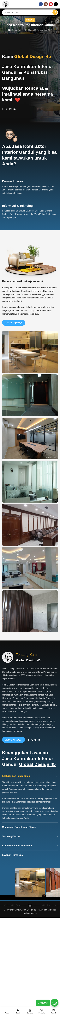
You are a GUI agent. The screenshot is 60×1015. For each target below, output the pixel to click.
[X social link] (6, 109)
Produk (30, 20)
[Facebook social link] (41, 4)
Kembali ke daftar (30, 905)
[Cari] (54, 12)
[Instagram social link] (46, 4)
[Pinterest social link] (11, 109)
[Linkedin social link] (14, 109)
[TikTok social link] (56, 4)
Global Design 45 (19, 30)
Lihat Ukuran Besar (55, 333)
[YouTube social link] (51, 4)
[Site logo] (5, 4)
